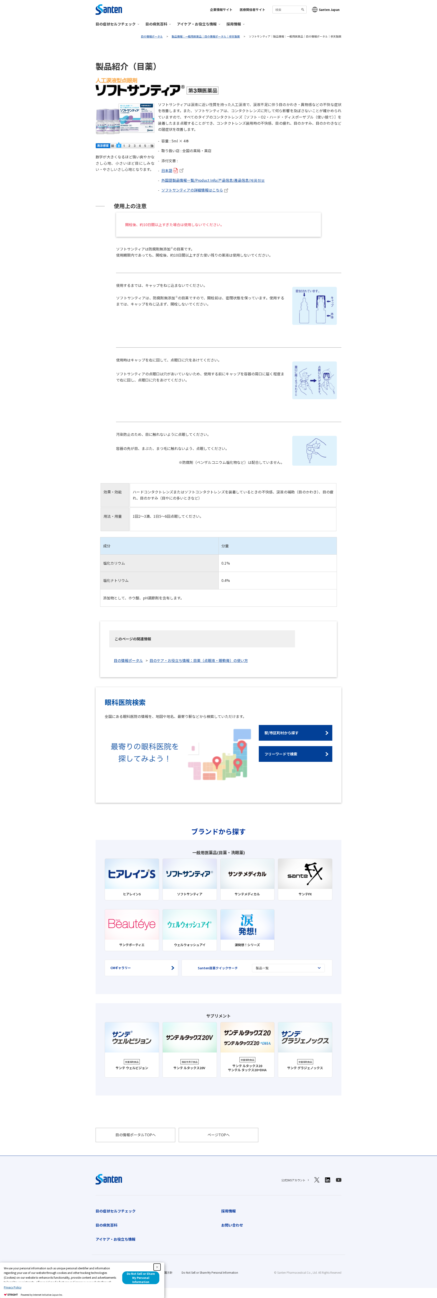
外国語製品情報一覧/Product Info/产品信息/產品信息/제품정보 (213, 180)
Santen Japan (329, 10)
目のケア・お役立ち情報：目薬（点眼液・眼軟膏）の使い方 (199, 660)
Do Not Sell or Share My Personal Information (210, 1272)
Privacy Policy (12, 1287)
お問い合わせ (232, 1225)
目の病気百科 (106, 1225)
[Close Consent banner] (157, 1267)
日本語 (166, 170)
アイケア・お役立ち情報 (115, 1239)
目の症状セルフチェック (116, 1211)
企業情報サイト (221, 9)
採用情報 (228, 1211)
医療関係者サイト (252, 9)
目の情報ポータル (128, 660)
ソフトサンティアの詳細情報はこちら (192, 190)
